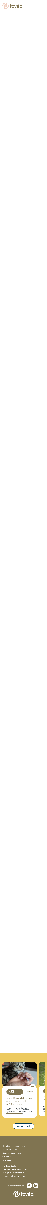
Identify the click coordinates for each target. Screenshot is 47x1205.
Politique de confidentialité (13, 1172)
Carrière (5, 1156)
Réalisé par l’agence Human (14, 1176)
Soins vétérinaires (9, 1149)
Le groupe (6, 1160)
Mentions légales (9, 1166)
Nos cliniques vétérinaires (13, 1146)
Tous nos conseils (23, 1126)
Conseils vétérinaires (11, 1153)
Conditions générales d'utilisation (16, 1169)
